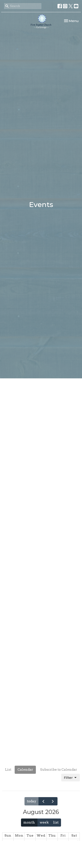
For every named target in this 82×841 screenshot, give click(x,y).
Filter (68, 778)
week (44, 822)
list (56, 822)
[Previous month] (43, 801)
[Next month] (53, 801)
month (29, 822)
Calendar (25, 770)
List (8, 770)
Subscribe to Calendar (58, 770)
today (31, 801)
